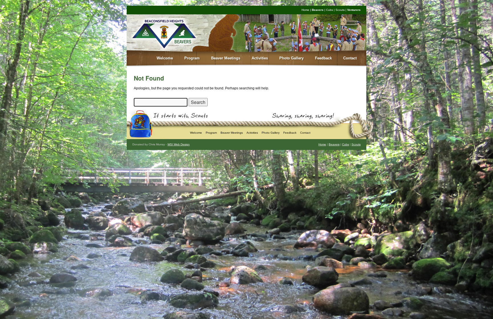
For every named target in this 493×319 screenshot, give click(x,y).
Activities (260, 58)
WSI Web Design (178, 144)
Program (192, 58)
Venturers (354, 9)
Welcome (165, 58)
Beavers (318, 9)
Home (305, 9)
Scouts (340, 9)
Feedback (323, 58)
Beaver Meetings (225, 58)
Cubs (329, 9)
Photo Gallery (291, 58)
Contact (350, 58)
